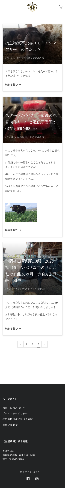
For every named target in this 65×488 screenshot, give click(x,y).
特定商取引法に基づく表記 (18, 419)
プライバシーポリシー (15, 413)
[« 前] (20, 344)
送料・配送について (14, 408)
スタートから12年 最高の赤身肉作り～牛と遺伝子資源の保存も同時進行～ (31, 121)
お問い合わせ (10, 424)
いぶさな (35, 472)
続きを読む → (13, 84)
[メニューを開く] (7, 7)
